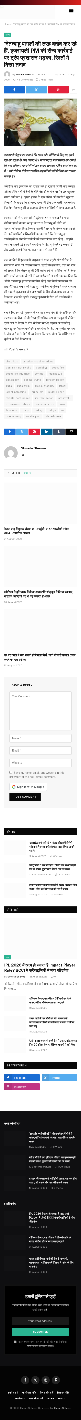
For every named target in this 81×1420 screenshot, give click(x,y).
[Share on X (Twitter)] (36, 89)
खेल (7, 957)
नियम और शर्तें (46, 1392)
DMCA (62, 1398)
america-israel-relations (38, 361)
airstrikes (12, 361)
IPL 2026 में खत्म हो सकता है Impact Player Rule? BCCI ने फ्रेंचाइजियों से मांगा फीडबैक (52, 1217)
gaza (9, 385)
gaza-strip (23, 385)
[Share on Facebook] (14, 89)
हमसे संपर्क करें (36, 1398)
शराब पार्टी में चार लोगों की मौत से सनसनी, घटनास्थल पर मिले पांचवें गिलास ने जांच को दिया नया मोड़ (51, 1022)
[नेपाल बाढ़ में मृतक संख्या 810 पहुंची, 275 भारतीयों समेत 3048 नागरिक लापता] (40, 503)
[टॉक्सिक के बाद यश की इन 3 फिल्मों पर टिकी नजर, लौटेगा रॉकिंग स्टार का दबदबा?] (15, 1003)
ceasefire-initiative (18, 373)
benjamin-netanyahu (18, 367)
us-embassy (13, 416)
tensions (11, 410)
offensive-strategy (18, 404)
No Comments (25, 79)
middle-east (56, 391)
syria (62, 404)
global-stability (44, 385)
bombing (41, 367)
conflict (39, 373)
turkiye (52, 410)
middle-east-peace (18, 398)
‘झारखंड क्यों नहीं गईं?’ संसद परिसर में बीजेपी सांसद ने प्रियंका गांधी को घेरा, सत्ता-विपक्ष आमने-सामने (52, 846)
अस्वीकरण (20, 1398)
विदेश (8, 35)
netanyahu (64, 398)
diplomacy (12, 379)
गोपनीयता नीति (29, 1392)
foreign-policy (55, 379)
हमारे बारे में (13, 1392)
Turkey (38, 410)
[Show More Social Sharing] (73, 89)
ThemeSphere (62, 1408)
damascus (55, 373)
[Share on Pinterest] (58, 89)
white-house (53, 416)
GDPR (50, 1398)
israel (62, 385)
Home (7, 24)
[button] (71, 11)
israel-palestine (16, 391)
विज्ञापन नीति (63, 1392)
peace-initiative (44, 404)
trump (25, 410)
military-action (44, 398)
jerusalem (37, 391)
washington (33, 416)
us (62, 410)
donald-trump (32, 379)
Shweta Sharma (25, 74)
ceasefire (58, 367)
